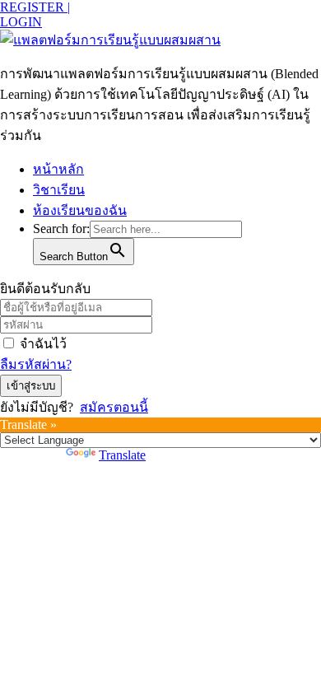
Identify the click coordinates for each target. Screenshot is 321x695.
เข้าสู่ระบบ (31, 386)
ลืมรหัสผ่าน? (36, 364)
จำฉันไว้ (43, 344)
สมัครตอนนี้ (114, 407)
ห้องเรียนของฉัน (80, 210)
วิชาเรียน (59, 190)
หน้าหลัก (58, 169)
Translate (122, 455)
